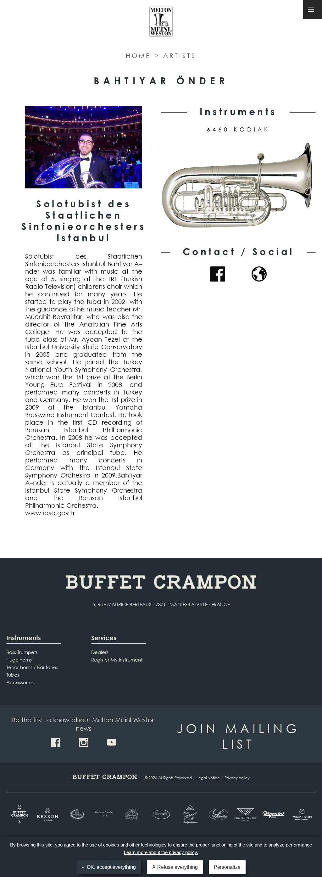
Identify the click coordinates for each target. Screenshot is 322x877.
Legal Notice (208, 777)
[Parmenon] (302, 814)
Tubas (12, 675)
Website (259, 274)
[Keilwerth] (161, 814)
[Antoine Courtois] (105, 814)
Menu (312, 9)
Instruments (23, 637)
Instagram (83, 742)
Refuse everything (177, 867)
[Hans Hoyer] (133, 814)
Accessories (20, 682)
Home (138, 55)
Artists (179, 55)
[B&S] (77, 814)
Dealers (99, 652)
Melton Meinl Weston (161, 24)
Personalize (227, 867)
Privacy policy (237, 777)
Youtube (111, 742)
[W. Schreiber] (217, 814)
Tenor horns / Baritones (32, 667)
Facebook (217, 274)
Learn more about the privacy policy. (161, 852)
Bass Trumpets (22, 652)
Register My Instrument (116, 659)
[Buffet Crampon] (20, 814)
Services (103, 637)
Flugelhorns (19, 659)
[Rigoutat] (273, 814)
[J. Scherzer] (189, 814)
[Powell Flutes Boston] (245, 814)
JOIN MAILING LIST (238, 735)
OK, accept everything (111, 867)
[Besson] (48, 814)
